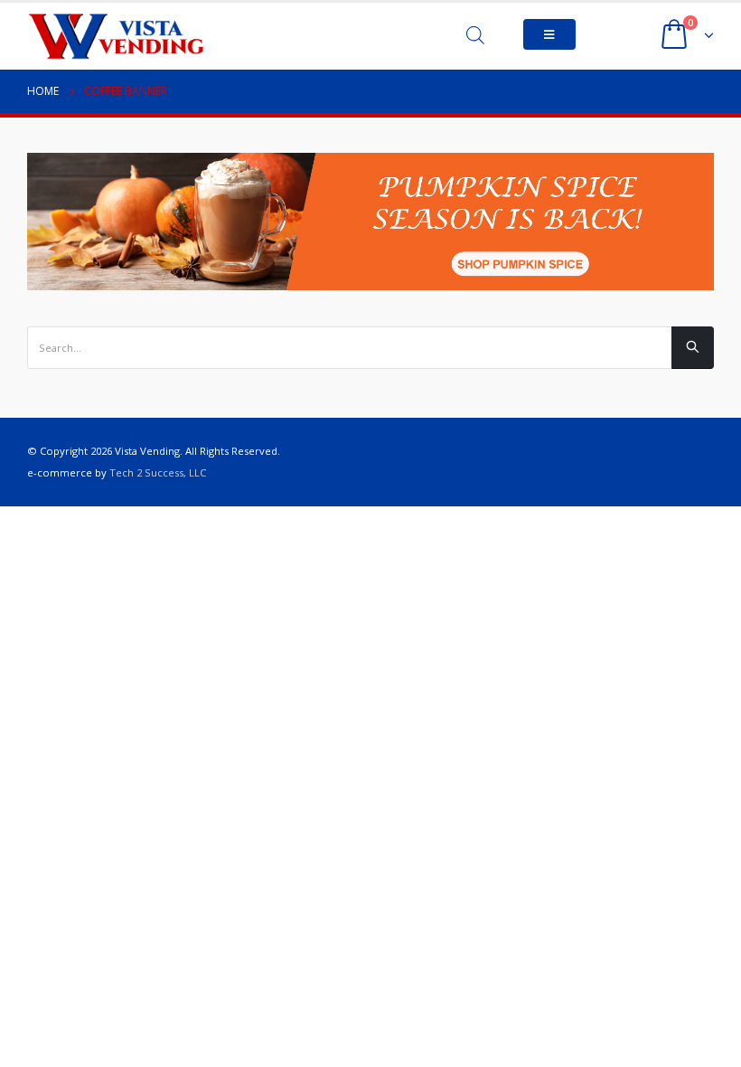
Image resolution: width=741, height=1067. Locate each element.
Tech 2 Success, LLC (157, 472)
